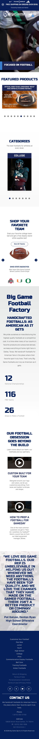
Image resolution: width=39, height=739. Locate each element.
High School (19, 651)
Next (36, 260)
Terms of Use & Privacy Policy (19, 683)
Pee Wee (19, 642)
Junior (19, 645)
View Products (19, 100)
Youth (19, 648)
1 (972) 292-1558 (20, 724)
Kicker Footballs (19, 668)
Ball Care (19, 662)
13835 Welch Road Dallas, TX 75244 (20, 722)
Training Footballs (19, 665)
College (19, 654)
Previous (3, 260)
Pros (19, 657)
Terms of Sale (19, 677)
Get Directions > (19, 727)
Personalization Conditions (19, 680)
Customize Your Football (19, 639)
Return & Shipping (19, 674)
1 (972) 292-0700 (19, 715)
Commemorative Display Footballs (19, 660)
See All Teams (19, 244)
